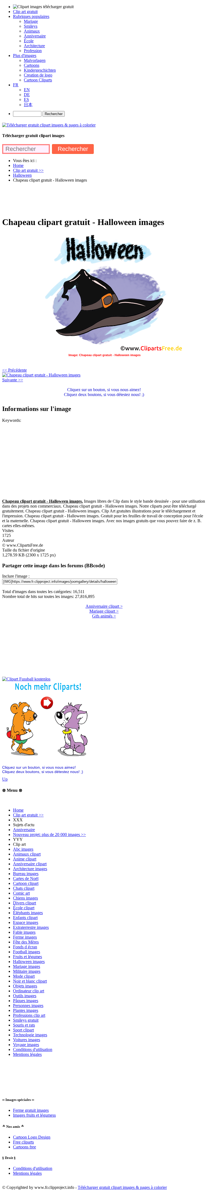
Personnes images (28, 1005)
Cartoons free (24, 1147)
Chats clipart (23, 888)
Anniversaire (24, 829)
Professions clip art (29, 1015)
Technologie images (30, 1035)
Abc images (23, 849)
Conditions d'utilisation (32, 1049)
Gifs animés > (104, 616)
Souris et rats (24, 1025)
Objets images (25, 986)
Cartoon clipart (25, 883)
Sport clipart (23, 1030)
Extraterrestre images (31, 927)
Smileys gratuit (25, 1020)
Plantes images (25, 1010)
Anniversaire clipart (30, 864)
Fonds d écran (25, 947)
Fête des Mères (26, 942)
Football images (26, 951)
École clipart (23, 907)
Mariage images (26, 966)
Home (18, 810)
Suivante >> (12, 380)
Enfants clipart (25, 917)
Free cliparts (23, 1142)
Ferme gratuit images (31, 1110)
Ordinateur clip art (28, 991)
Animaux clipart (27, 854)
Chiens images (25, 898)
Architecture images (30, 868)
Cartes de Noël (25, 878)
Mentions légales (27, 1054)
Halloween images (29, 961)
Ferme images (25, 937)
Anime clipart (24, 859)
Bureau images (25, 873)
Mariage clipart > (104, 611)
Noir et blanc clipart (30, 981)
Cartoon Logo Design (31, 1137)
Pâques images (25, 1000)
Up (5, 779)
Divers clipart (24, 903)
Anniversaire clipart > (104, 606)
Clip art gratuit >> (28, 815)
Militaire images (26, 971)
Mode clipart (24, 976)
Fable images (24, 932)
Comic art (21, 893)
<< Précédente (14, 370)
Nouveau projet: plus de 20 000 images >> (49, 834)
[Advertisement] (100, 199)
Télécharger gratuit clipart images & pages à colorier (122, 1187)
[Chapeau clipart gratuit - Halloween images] (41, 375)
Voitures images (26, 1039)
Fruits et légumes (27, 956)
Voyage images (26, 1044)
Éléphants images (28, 912)
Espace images (25, 922)
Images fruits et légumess (34, 1115)
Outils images (24, 995)
